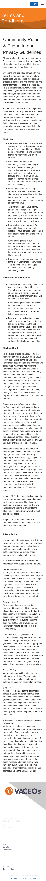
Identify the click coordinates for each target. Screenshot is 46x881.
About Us (6, 866)
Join (4, 844)
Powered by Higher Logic (23, 878)
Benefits (6, 847)
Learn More (7, 850)
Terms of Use (8, 869)
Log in (34, 4)
